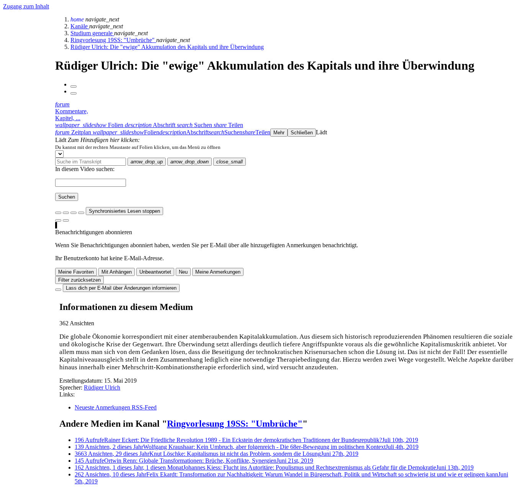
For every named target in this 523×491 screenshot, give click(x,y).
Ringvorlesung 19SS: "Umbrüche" (113, 40)
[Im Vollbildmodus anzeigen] (58, 213)
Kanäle (79, 26)
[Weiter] (73, 93)
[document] (287, 147)
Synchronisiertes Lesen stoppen (124, 211)
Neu (183, 272)
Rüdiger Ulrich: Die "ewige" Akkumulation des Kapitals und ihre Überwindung (167, 47)
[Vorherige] (73, 86)
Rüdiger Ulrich (102, 387)
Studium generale (92, 33)
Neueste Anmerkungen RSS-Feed (116, 407)
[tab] (90, 125)
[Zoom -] (73, 213)
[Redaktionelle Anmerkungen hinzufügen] (66, 220)
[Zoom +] (81, 213)
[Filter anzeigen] (66, 213)
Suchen (66, 197)
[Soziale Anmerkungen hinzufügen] (58, 220)
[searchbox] (90, 162)
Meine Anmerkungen (217, 272)
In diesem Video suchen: (84, 169)
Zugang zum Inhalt (26, 6)
